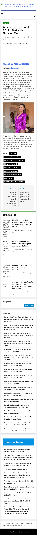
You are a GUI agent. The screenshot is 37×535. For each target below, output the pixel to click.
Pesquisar (7, 302)
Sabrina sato (8, 178)
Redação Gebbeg (10, 37)
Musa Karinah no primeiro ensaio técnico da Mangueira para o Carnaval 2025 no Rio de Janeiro (17, 501)
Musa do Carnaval (10, 164)
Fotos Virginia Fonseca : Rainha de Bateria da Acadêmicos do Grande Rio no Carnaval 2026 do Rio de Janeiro (18, 327)
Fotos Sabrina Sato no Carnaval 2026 (15, 469)
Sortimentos (17, 273)
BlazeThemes (25, 532)
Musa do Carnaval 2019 (12, 167)
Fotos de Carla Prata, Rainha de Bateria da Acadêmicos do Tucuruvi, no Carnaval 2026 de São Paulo (18, 357)
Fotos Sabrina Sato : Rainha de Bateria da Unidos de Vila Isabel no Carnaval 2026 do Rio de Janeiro (18, 335)
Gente (6, 23)
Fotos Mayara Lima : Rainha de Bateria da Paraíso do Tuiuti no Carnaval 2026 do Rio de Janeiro (18, 343)
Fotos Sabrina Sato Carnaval (14, 160)
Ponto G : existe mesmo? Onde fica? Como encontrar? (21, 267)
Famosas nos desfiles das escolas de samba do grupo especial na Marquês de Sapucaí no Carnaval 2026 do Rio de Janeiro (19, 475)
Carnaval (13, 153)
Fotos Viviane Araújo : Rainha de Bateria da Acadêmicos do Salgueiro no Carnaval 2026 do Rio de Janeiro (18, 319)
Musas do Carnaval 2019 (16, 64)
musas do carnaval (10, 171)
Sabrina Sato (14, 68)
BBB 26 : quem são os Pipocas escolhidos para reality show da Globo (21, 244)
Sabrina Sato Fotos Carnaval (14, 182)
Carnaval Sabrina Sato (12, 157)
